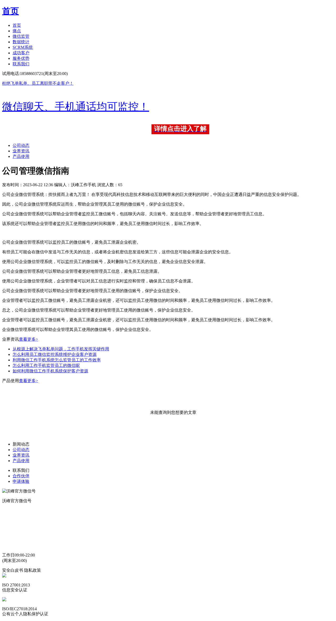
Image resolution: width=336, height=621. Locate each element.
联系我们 (21, 64)
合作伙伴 (21, 476)
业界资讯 (21, 151)
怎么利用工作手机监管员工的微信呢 (46, 365)
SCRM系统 (23, 47)
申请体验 (21, 481)
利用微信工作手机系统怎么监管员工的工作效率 (57, 360)
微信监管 (21, 36)
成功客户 (21, 53)
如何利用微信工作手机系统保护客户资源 (50, 371)
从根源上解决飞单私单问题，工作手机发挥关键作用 (61, 349)
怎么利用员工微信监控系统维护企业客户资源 (55, 354)
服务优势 (21, 58)
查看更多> (28, 339)
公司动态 (21, 145)
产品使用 (21, 156)
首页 (17, 25)
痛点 (17, 31)
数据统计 (21, 42)
